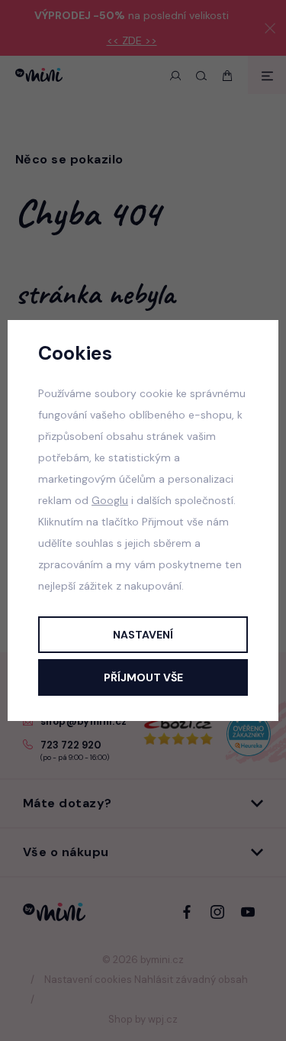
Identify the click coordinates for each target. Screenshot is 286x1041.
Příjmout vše (143, 677)
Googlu (110, 500)
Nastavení (143, 635)
